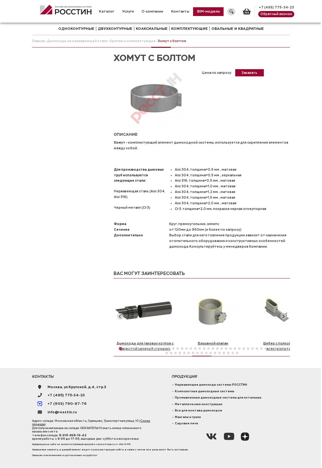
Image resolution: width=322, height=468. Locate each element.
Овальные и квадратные (237, 28)
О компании (152, 11)
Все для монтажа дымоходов (198, 410)
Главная (38, 41)
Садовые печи (186, 423)
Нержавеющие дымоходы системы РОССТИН (211, 385)
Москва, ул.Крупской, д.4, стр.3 (76, 387)
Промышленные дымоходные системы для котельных (218, 397)
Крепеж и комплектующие (133, 41)
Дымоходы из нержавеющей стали (77, 41)
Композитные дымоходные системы (204, 391)
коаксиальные (152, 28)
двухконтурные (115, 28)
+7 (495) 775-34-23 (276, 7)
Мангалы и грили (188, 417)
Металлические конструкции (198, 404)
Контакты (180, 11)
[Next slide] (283, 316)
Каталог (106, 11)
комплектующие (189, 28)
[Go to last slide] (120, 316)
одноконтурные (76, 28)
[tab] (120, 348)
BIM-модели (208, 11)
